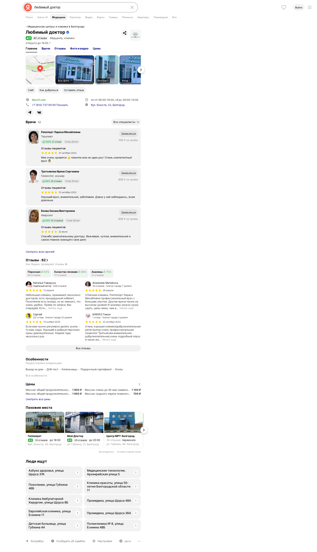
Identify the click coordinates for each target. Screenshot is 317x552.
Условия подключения (129, 451)
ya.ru (128, 541)
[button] (29, 38)
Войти (298, 7)
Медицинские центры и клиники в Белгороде (56, 26)
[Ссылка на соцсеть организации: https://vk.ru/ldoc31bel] (39, 112)
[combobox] (79, 7)
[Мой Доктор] (84, 430)
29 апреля (108, 290)
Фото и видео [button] (79, 48)
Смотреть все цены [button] (38, 399)
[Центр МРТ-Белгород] (123, 430)
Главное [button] (31, 48)
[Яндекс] (28, 7)
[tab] (31, 48)
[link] (40, 70)
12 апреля (48, 290)
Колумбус (37, 541)
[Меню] (309, 7)
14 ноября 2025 (51, 321)
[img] (49, 153)
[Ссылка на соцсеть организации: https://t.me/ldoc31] (30, 112)
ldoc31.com (39, 99)
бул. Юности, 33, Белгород (108, 104)
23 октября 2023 (112, 321)
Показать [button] (50, 104)
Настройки (105, 541)
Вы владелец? (106, 451)
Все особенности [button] (36, 375)
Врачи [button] (46, 48)
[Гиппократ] (45, 430)
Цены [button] (97, 48)
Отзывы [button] (60, 48)
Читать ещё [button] (55, 308)
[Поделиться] (124, 33)
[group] (53, 295)
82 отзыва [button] (40, 38)
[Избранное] (284, 7)
